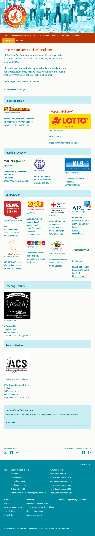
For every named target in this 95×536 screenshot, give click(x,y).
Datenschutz (43, 528)
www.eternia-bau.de (43, 183)
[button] (5, 453)
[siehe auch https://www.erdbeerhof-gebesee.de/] (57, 246)
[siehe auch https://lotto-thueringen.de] (70, 121)
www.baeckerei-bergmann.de (16, 125)
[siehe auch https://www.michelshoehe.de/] (13, 247)
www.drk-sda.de (56, 234)
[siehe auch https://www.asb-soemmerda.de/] (36, 206)
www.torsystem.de (72, 185)
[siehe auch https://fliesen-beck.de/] (81, 250)
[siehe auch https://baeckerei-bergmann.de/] (17, 109)
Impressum (33, 528)
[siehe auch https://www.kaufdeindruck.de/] (36, 243)
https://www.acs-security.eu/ (16, 397)
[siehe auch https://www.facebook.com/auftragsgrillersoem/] (17, 305)
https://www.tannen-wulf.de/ (16, 181)
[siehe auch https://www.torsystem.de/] (78, 164)
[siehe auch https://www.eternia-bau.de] (39, 163)
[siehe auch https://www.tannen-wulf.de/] (14, 161)
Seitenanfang (85, 464)
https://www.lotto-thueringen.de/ (63, 143)
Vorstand (11, 422)
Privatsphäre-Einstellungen (59, 528)
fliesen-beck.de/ (79, 276)
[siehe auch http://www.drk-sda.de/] (58, 207)
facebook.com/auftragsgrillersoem (18, 335)
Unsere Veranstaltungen (16, 89)
